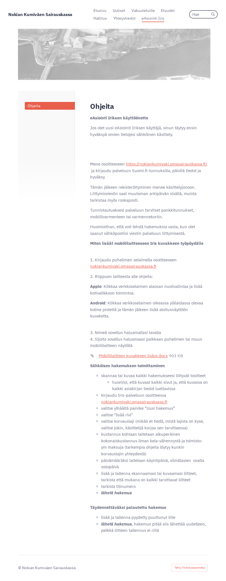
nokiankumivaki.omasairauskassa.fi (123, 266)
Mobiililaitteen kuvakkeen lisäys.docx (133, 355)
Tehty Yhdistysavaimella (189, 567)
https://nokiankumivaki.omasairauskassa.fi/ (166, 164)
